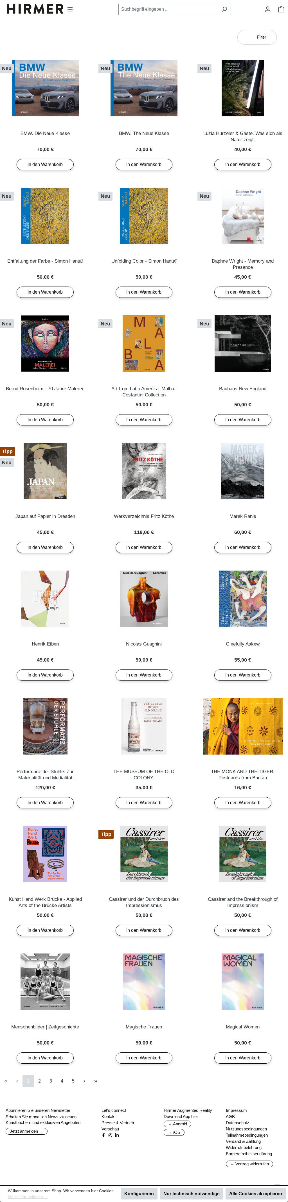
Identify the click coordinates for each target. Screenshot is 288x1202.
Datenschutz (237, 1122)
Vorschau (110, 1128)
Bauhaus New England (242, 388)
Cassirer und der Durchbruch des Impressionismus (144, 902)
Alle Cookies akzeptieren (255, 1193)
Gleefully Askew (243, 644)
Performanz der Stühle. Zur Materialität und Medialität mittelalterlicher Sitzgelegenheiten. (45, 775)
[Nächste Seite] (84, 1081)
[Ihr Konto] (267, 9)
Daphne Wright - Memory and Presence (243, 264)
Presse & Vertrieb (118, 1122)
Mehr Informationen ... (28, 1196)
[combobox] (168, 9)
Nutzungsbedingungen (246, 1128)
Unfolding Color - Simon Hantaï (144, 261)
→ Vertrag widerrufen (249, 1163)
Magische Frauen (144, 1027)
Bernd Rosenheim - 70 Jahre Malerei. (45, 388)
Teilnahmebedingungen (247, 1135)
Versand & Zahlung (243, 1141)
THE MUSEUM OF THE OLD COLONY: (143, 774)
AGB (230, 1116)
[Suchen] (224, 9)
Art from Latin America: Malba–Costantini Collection (144, 392)
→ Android (177, 1123)
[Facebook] (103, 1135)
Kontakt (109, 1116)
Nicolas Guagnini (144, 644)
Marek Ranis (243, 516)
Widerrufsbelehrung (244, 1147)
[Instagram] (110, 1135)
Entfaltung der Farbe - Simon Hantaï (45, 261)
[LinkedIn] (117, 1135)
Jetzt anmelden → (26, 1131)
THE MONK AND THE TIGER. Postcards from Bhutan (242, 774)
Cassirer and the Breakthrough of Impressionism (243, 902)
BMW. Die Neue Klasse (45, 133)
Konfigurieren (139, 1193)
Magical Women (243, 1027)
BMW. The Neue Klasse (144, 133)
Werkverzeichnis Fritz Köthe (144, 516)
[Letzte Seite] (95, 1081)
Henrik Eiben (45, 644)
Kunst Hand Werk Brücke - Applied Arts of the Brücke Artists (45, 902)
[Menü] (70, 9)
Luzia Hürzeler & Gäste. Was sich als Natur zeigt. (242, 136)
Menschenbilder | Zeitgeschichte (45, 1027)
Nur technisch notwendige (191, 1193)
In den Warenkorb (45, 164)
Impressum (236, 1110)
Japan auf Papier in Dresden (45, 516)
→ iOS (174, 1132)
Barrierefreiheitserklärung (249, 1153)
